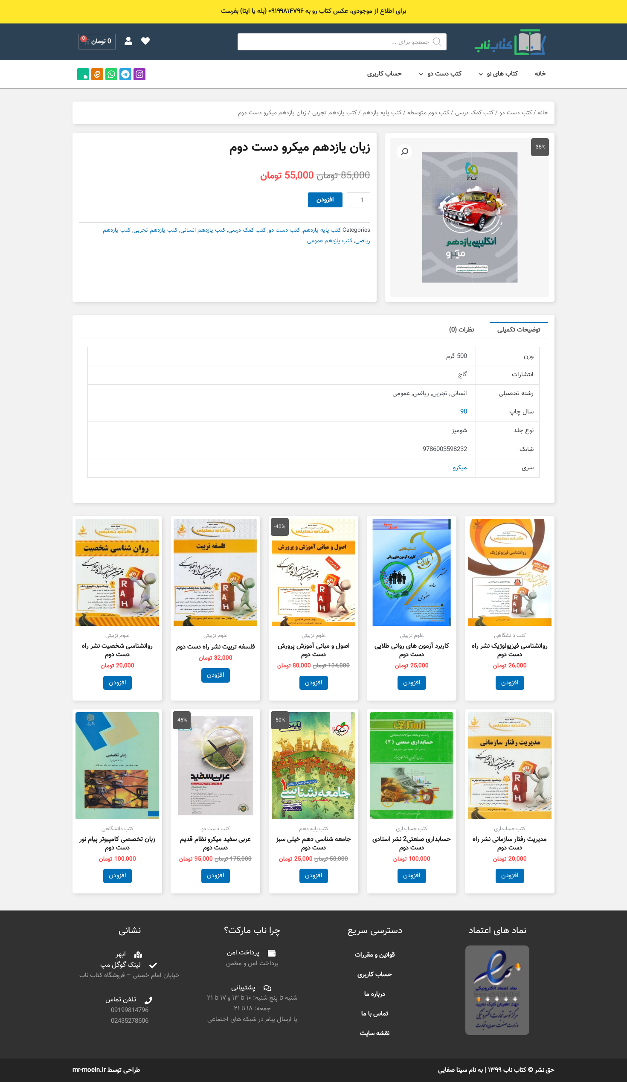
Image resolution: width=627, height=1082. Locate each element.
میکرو (460, 468)
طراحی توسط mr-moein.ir (106, 1070)
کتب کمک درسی (474, 112)
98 (463, 412)
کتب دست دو (445, 74)
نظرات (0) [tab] (461, 330)
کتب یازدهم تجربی (334, 112)
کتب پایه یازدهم (382, 112)
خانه (540, 74)
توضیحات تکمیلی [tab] (518, 330)
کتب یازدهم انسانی (202, 230)
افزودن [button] (510, 683)
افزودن (325, 200)
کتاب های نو (502, 74)
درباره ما (374, 994)
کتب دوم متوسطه (428, 112)
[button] (404, 152)
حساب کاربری (384, 74)
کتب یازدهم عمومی (329, 240)
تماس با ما (374, 1014)
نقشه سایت (374, 1033)
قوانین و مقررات (375, 955)
